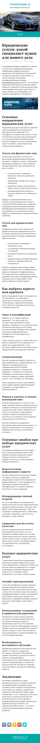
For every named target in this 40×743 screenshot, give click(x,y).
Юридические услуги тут (12, 82)
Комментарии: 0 (29, 61)
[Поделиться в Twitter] (25, 725)
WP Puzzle (23, 739)
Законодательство (16, 61)
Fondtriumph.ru (20, 4)
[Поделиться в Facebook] (4, 725)
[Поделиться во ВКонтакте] (9, 725)
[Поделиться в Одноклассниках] (14, 725)
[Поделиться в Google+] (19, 725)
